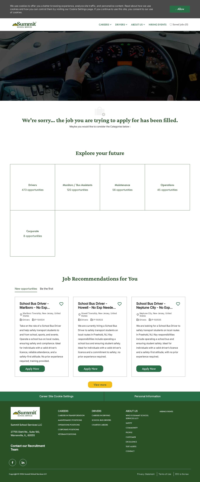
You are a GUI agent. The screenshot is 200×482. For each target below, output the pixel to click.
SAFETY (129, 423)
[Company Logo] (24, 24)
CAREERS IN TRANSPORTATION (71, 415)
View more (100, 384)
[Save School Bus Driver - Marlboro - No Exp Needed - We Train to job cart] (61, 304)
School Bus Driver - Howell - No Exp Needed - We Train (96, 306)
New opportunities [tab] (26, 288)
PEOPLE (129, 432)
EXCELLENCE (131, 442)
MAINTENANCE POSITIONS (70, 420)
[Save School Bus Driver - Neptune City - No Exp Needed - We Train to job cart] (178, 304)
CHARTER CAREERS (100, 425)
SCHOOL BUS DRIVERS (101, 420)
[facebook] (12, 462)
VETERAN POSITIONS (67, 434)
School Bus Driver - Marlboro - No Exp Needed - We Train (34, 306)
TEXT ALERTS (131, 446)
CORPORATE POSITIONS (68, 429)
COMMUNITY (132, 428)
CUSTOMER (131, 437)
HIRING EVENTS (157, 24)
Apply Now (32, 368)
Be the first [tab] (46, 288)
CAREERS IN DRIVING (101, 415)
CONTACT (130, 451)
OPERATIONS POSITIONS (69, 425)
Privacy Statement (145, 474)
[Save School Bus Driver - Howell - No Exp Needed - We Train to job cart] (119, 304)
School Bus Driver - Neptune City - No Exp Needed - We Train (153, 306)
